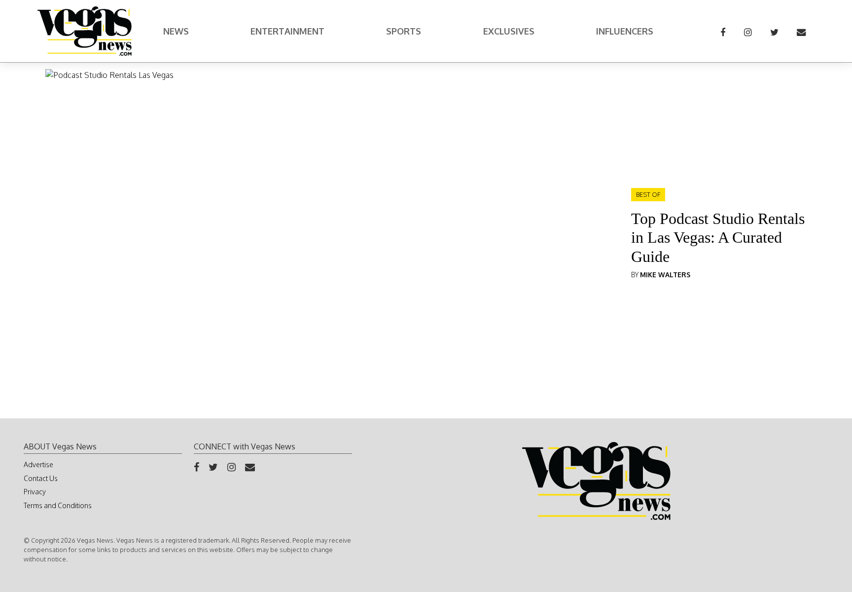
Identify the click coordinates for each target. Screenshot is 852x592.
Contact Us (41, 478)
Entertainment (287, 31)
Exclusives (508, 31)
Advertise (38, 464)
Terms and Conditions (58, 505)
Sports (403, 31)
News (176, 31)
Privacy (35, 491)
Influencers (624, 31)
